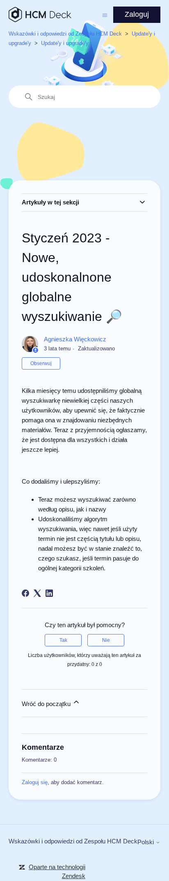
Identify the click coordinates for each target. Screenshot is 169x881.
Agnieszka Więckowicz (75, 339)
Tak (63, 640)
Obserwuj (41, 363)
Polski (146, 841)
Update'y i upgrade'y (65, 43)
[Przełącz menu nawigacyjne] (104, 14)
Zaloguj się (35, 782)
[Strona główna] (40, 14)
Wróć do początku (47, 703)
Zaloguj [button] (137, 14)
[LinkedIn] (49, 593)
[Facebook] (25, 593)
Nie (106, 640)
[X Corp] (37, 593)
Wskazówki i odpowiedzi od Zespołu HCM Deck (65, 34)
